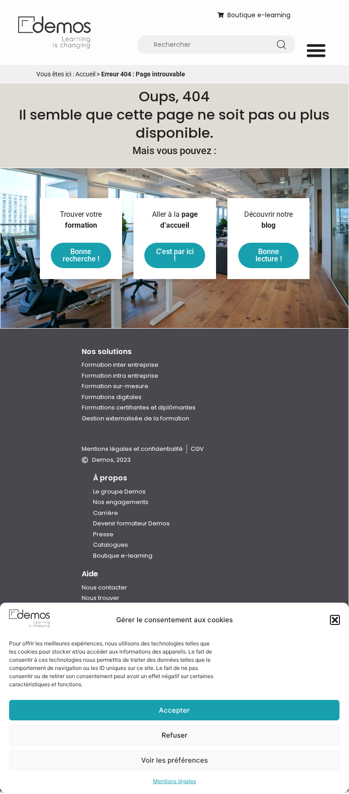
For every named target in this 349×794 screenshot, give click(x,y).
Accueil (85, 74)
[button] (334, 619)
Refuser (174, 735)
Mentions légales (174, 781)
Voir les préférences (174, 760)
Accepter (174, 710)
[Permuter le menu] (316, 50)
